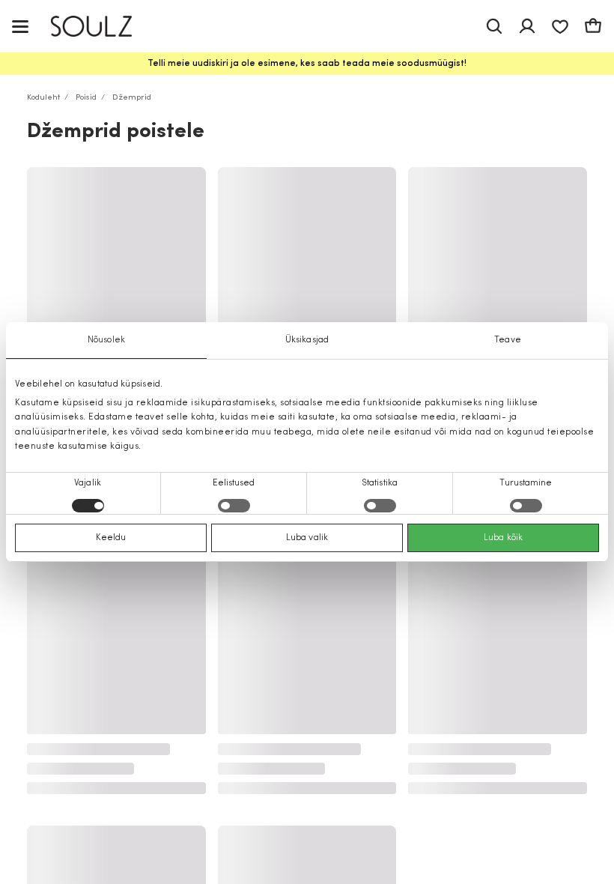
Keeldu (111, 537)
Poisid (86, 98)
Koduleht (43, 98)
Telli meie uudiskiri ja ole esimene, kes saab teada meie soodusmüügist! (307, 63)
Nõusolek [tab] (106, 340)
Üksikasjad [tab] (307, 340)
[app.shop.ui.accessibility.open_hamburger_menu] (20, 26)
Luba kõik (503, 537)
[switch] (234, 505)
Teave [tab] (507, 340)
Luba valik (307, 537)
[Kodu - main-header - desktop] (102, 26)
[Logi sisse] (527, 26)
